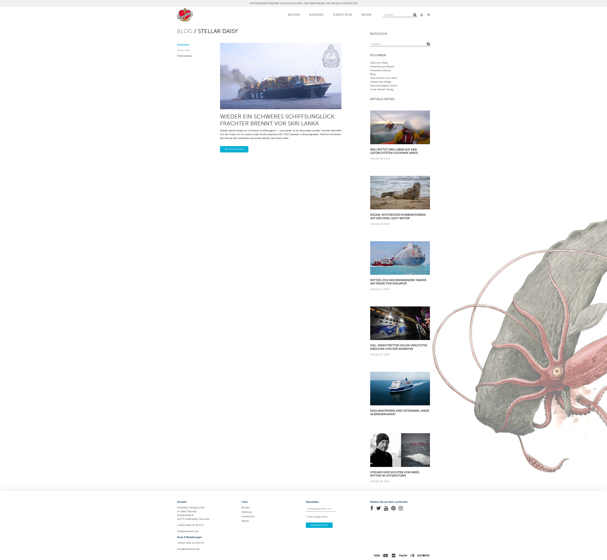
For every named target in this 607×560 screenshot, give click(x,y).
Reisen (366, 14)
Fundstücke (342, 14)
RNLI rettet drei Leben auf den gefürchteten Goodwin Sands (394, 151)
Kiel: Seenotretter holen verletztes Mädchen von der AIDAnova (398, 347)
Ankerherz (183, 44)
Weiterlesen (234, 149)
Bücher (294, 14)
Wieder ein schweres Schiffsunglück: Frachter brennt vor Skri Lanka (278, 120)
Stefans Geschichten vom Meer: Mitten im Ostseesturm (395, 474)
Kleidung (316, 14)
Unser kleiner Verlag (381, 89)
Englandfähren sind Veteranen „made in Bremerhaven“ (399, 412)
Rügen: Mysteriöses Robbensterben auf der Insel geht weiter (398, 216)
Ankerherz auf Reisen (382, 66)
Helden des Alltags (380, 81)
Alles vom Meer (379, 62)
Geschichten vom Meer (383, 77)
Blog (185, 31)
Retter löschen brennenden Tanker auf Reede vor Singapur (398, 282)
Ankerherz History (380, 70)
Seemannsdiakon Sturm (383, 85)
